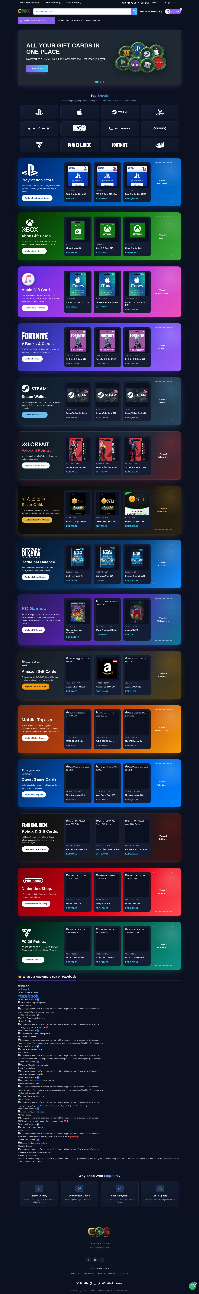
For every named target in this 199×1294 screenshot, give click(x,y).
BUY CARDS (38, 70)
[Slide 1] (96, 82)
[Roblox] (79, 145)
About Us (75, 1273)
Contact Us (123, 1273)
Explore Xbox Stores (34, 251)
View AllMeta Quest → (163, 783)
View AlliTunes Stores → (163, 291)
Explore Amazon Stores (35, 686)
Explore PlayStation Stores (37, 198)
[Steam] (120, 112)
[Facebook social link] (162, 3)
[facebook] (88, 1259)
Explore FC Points (33, 960)
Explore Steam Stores (35, 415)
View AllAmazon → (163, 675)
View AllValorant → (163, 455)
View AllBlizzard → (163, 564)
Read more (37, 1161)
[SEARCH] (134, 11)
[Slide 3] (103, 82)
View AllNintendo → (163, 891)
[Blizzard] (79, 128)
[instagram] (95, 1259)
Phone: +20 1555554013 (100, 1243)
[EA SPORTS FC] (39, 145)
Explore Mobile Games (35, 738)
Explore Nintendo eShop (36, 904)
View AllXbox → (163, 236)
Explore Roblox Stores (35, 849)
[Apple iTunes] (79, 112)
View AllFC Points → (163, 945)
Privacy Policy (88, 1273)
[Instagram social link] (165, 3)
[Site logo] (24, 11)
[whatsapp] (101, 1259)
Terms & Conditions (106, 1273)
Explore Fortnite (32, 359)
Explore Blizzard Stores (35, 577)
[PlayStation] (39, 112)
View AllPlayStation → (163, 182)
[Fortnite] (120, 145)
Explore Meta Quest (34, 794)
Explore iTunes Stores (35, 308)
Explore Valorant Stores (36, 465)
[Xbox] (160, 112)
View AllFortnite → (163, 347)
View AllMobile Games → (163, 729)
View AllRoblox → (163, 837)
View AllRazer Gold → (163, 509)
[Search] (160, 11)
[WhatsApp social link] (168, 3)
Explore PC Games (33, 630)
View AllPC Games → (163, 619)
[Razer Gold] (39, 128)
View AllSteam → (163, 401)
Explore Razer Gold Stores (37, 520)
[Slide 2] (99, 82)
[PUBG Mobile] (160, 145)
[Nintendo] (160, 128)
